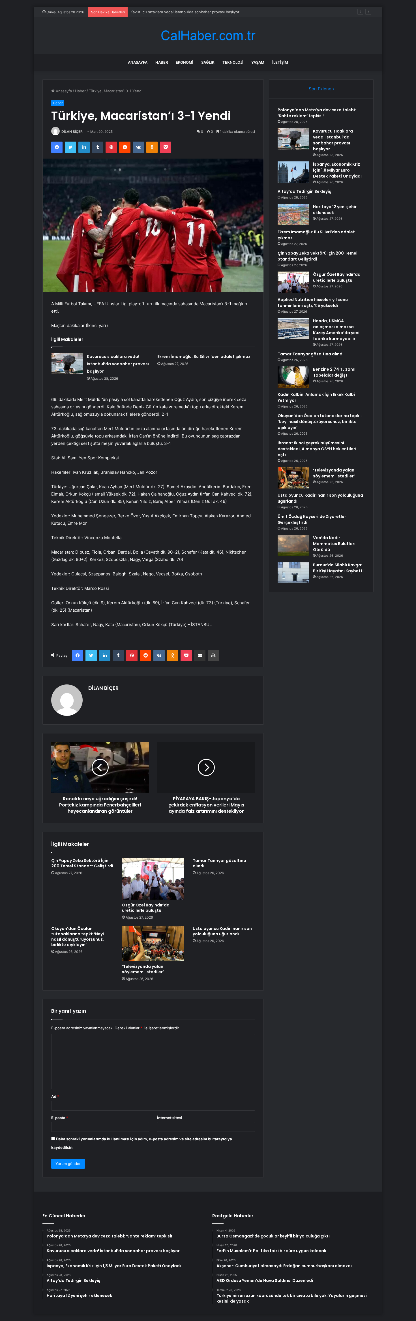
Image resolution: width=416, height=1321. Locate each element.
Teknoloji (232, 62)
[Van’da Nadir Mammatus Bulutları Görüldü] (293, 545)
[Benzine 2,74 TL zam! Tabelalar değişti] (293, 377)
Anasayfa (137, 62)
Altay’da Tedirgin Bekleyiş (304, 191)
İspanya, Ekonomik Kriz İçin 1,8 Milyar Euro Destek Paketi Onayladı (188, 12)
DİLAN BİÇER (72, 131)
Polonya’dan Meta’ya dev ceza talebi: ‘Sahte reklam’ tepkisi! (317, 113)
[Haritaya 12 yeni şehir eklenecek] (293, 214)
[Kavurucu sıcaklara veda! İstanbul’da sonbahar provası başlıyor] (67, 363)
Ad (55, 1096)
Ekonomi (184, 62)
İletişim (280, 62)
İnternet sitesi (169, 1117)
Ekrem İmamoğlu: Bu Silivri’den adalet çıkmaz (203, 356)
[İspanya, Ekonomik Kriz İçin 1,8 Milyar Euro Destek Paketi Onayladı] (293, 172)
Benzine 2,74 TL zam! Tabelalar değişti (334, 372)
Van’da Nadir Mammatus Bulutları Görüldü (334, 543)
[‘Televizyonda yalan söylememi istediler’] (153, 943)
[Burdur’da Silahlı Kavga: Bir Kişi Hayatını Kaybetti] (293, 572)
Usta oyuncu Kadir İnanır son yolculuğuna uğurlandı (222, 931)
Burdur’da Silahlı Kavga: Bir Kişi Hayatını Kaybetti (338, 568)
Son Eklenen (321, 88)
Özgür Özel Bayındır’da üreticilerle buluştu (146, 907)
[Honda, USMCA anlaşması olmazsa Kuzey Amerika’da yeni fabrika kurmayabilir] (293, 328)
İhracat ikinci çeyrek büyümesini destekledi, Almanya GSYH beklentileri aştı (317, 449)
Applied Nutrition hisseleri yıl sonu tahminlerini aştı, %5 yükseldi (313, 302)
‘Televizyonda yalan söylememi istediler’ (143, 969)
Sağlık (208, 62)
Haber (161, 62)
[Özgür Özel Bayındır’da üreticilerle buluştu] (153, 879)
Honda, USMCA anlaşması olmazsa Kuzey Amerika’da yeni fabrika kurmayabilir (336, 330)
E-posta (59, 1117)
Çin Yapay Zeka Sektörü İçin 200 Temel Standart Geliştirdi (82, 863)
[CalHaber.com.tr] (208, 35)
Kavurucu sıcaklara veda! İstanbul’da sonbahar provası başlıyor (118, 364)
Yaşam (257, 62)
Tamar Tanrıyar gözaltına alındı (219, 863)
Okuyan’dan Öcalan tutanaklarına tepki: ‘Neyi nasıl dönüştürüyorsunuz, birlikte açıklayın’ (77, 936)
